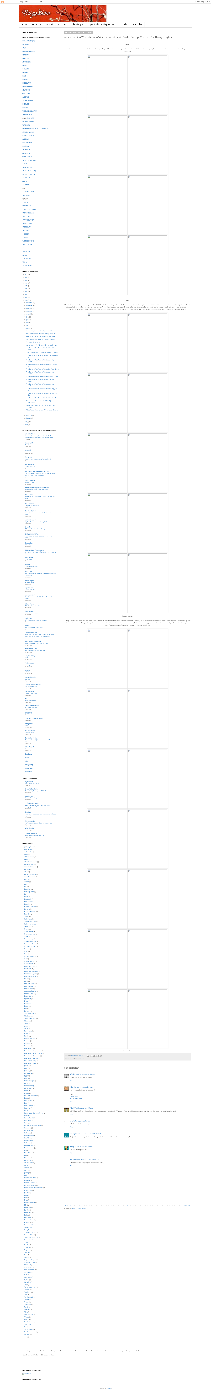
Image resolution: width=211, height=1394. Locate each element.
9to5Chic (27, 564)
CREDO (24, 255)
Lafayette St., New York (32, 505)
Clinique (26, 949)
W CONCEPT (26, 164)
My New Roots (29, 782)
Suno (25, 1275)
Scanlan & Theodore (30, 1232)
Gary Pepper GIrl (29, 1013)
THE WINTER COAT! (31, 707)
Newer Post (68, 1205)
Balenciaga (27, 889)
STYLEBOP (25, 69)
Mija (26, 761)
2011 (26, 297)
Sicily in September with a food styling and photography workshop (37, 806)
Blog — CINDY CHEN (31, 648)
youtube (137, 24)
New (25, 1150)
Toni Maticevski (28, 1297)
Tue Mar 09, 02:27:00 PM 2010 (89, 1159)
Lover (26, 1103)
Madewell (27, 1108)
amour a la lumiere (30, 520)
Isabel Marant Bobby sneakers (33, 1053)
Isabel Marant (28, 1048)
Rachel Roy (27, 1207)
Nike (25, 1155)
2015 (26, 286)
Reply (71, 1080)
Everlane (27, 1006)
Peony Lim (27, 1180)
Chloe (26, 936)
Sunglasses (27, 1272)
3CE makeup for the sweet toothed (35, 650)
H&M (24, 76)
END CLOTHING (27, 266)
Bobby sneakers (28, 901)
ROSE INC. (25, 202)
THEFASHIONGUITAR (31, 534)
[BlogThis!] (94, 1056)
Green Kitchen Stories (31, 789)
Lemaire (26, 1093)
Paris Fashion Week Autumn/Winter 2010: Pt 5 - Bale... (42, 377)
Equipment (27, 999)
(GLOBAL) (25, 44)
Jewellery (27, 1071)
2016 (26, 283)
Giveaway (27, 1021)
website (36, 24)
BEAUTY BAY (26, 216)
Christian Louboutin (30, 944)
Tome (25, 1294)
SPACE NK (25, 230)
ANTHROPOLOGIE (27, 100)
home (24, 24)
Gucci (26, 1028)
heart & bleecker (30, 480)
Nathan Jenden (28, 1145)
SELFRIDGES (26, 90)
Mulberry (27, 1143)
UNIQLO (24, 107)
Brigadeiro (74, 1055)
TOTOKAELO (26, 125)
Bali (25, 894)
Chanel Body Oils (30, 590)
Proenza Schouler (29, 1202)
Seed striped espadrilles (31, 1237)
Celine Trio (27, 926)
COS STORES (26, 93)
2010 (26, 300)
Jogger (26, 1076)
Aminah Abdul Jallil (30, 867)
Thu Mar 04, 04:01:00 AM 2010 (91, 1134)
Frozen (27, 749)
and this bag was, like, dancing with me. (37, 471)
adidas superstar (29, 857)
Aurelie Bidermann (30, 874)
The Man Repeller (30, 511)
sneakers (26, 1257)
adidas (26, 854)
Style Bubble (29, 557)
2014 (26, 289)
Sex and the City (29, 1240)
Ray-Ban (26, 1210)
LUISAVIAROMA (27, 143)
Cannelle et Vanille (31, 833)
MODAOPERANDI (27, 86)
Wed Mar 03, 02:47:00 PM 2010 (83, 1087)
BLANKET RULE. (29, 582)
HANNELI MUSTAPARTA (32, 706)
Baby (25, 884)
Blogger (109, 1388)
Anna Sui (27, 869)
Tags (25, 1285)
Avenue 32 (27, 879)
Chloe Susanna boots (30, 941)
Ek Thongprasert (29, 986)
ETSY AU (25, 79)
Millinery (27, 1133)
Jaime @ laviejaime (75, 1134)
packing (26, 1173)
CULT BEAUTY (26, 227)
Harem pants (28, 1031)
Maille (26, 1110)
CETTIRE (25, 181)
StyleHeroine (29, 588)
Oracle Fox (28, 527)
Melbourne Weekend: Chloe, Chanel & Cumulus (40, 339)
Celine (26, 916)
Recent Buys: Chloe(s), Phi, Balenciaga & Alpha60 (40, 336)
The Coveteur (29, 495)
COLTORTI (25, 139)
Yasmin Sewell (28, 1322)
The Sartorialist (29, 504)
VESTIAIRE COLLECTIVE (29, 111)
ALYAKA (25, 237)
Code (25, 954)
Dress (25, 981)
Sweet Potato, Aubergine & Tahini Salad (36, 791)
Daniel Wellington (30, 966)
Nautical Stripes (29, 1148)
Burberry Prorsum (29, 911)
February (29, 415)
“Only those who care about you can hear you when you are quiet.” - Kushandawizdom (40, 474)
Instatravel (27, 1046)
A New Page (28, 545)
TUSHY (24, 262)
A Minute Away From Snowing (34, 550)
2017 (26, 280)
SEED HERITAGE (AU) (29, 160)
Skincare (27, 1252)
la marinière (28, 450)
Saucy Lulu (27, 1230)
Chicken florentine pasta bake (33, 798)
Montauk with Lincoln (31, 613)
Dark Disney (28, 559)
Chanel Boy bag (28, 931)
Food (25, 1008)
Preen (26, 1200)
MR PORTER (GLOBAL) (29, 174)
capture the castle (30, 677)
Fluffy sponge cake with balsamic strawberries (38, 823)
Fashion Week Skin (30, 466)
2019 (26, 277)
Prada (26, 1197)
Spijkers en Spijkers (30, 1260)
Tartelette (28, 812)
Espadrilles (27, 1003)
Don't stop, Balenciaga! (31, 686)
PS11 (25, 1205)
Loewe (26, 1098)
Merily (72, 1146)
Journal (27, 757)
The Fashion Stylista (31, 738)
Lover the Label (28, 1105)
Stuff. (26, 725)
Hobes (26, 1033)
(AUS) (24, 48)
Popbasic (26, 1195)
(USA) (32, 118)
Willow (26, 1317)
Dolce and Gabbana (30, 976)
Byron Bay (27, 914)
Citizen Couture (30, 604)
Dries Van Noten (29, 984)
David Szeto (27, 969)
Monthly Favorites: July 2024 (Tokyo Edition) (38, 459)
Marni (26, 1123)
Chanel (26, 929)
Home (127, 1205)
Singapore (27, 1250)
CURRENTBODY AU (28, 213)
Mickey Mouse (28, 1130)
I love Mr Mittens (29, 1038)
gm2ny (26, 1026)
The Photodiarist (75, 1159)
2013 (26, 291)
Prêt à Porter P (29, 747)
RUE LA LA (25, 185)
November (29, 305)
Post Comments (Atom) (79, 1209)
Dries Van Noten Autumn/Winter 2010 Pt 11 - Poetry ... (42, 352)
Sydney (26, 1280)
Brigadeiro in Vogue (30, 906)
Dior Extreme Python (30, 974)
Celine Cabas (28, 919)
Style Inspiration (29, 1270)
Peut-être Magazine (30, 1185)
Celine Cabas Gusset (30, 921)
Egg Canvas (28, 457)
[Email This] (91, 1056)
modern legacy (29, 580)
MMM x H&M (28, 1140)
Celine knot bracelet (30, 924)
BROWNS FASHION (28, 121)
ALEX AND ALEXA (28, 192)
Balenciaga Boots (29, 892)
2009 (26, 422)
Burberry (27, 909)
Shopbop (26, 1245)
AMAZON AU (26, 258)
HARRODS (25, 146)
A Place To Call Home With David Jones (36, 529)
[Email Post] (87, 1055)
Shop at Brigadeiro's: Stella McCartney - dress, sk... (41, 333)
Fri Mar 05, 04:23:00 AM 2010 (84, 1146)
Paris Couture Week (30, 1178)
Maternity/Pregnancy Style (32, 1125)
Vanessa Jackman (30, 595)
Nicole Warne (28, 1153)
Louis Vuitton (28, 1100)
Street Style (28, 1267)
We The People (29, 464)
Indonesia (27, 1041)
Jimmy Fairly (28, 1073)
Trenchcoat (27, 1304)
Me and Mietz (29, 768)
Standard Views (29, 732)
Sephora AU (26, 252)
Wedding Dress (28, 1314)
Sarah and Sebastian (30, 1225)
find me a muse (29, 691)
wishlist (26, 1319)
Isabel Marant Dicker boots (32, 1056)
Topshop (26, 1299)
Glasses (26, 1023)
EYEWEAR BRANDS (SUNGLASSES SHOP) (35, 129)
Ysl (25, 1327)
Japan (25, 1068)
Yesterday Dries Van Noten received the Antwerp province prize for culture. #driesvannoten (39, 635)
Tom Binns (27, 1292)
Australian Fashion (30, 877)
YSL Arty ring (28, 1329)
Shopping (27, 1247)
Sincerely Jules (29, 443)
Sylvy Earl (27, 1282)
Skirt (25, 1255)
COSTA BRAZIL (27, 206)
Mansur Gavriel (29, 1118)
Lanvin (26, 1083)
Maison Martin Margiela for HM (33, 1113)
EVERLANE (25, 104)
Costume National (29, 961)
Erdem (26, 1001)
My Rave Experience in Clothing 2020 (36, 522)
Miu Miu (27, 1138)
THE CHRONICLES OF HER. (33, 641)
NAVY (27, 672)
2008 (26, 424)
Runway (82, 1059)
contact (63, 24)
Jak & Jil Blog (29, 765)
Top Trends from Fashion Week (34, 627)
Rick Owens (27, 1217)
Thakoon (26, 1289)
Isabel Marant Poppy (30, 1061)
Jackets (26, 1066)
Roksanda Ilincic (29, 1220)
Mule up (27, 665)
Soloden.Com (74, 1096)
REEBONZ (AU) (27, 178)
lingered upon (29, 611)
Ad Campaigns (28, 852)
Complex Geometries (30, 956)
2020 (26, 274)
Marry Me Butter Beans (32, 783)
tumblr (123, 24)
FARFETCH (25, 58)
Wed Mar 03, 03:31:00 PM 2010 (81, 1121)
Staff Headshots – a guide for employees (36, 489)
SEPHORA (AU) (27, 223)
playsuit (26, 1192)
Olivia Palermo (28, 1163)
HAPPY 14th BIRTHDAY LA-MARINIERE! (36, 452)
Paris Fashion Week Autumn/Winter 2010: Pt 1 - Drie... (42, 398)
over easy (27, 679)
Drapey (26, 979)
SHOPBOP (25, 55)
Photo (26, 657)
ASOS (26, 872)
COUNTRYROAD (27, 157)
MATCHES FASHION (28, 51)
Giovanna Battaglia (29, 1018)
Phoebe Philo (28, 1190)
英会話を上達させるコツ (32, 482)
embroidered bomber (30, 991)
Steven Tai (27, 1265)
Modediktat (28, 772)
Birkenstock (27, 899)
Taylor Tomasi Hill (29, 1287)
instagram (79, 24)
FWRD (24, 65)
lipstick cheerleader (30, 700)
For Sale (26, 1011)
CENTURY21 (26, 153)
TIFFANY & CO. (27, 167)
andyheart (28, 670)
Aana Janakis (28, 849)
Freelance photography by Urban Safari (37, 487)
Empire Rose (27, 996)
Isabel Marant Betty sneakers (32, 1051)
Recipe (26, 1215)
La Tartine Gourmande (31, 803)
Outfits (26, 1170)
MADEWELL (26, 150)
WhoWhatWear (30, 434)
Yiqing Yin (27, 1324)
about (49, 24)
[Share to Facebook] (98, 1056)
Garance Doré (29, 543)
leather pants (28, 1088)
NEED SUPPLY (26, 83)
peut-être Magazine (102, 24)
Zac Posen (27, 1334)
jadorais (27, 625)
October (28, 308)
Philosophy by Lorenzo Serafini (33, 1187)
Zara (25, 1337)
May (27, 322)
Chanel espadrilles (29, 934)
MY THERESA (26, 62)
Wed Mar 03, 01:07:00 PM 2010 (85, 1074)
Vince (26, 1312)
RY (23, 248)
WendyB (72, 1074)
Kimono (26, 1078)
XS (26, 699)
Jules (71, 1087)
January (28, 418)
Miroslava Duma (29, 1135)
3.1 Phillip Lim (28, 847)
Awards (26, 882)
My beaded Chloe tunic (33, 342)
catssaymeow (28, 724)
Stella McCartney (29, 1262)
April (28, 325)
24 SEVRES (25, 97)
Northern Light (29, 663)
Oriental (26, 1168)
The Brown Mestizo (76, 1098)
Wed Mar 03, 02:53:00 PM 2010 (83, 1108)
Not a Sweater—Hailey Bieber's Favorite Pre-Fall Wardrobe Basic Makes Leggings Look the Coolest (39, 436)
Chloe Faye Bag (28, 939)
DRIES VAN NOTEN (31, 632)
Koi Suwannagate (29, 1081)
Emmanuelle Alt (29, 994)
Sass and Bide (28, 1227)
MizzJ (72, 1108)
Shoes (26, 1242)
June (27, 320)
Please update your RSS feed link (34, 835)
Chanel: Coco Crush (31, 693)
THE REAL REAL (27, 115)
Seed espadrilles (29, 1235)
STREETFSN (28, 713)
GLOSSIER (25, 234)
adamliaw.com (29, 796)
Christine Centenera (30, 946)
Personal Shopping (29, 1183)
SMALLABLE (26, 195)
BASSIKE (25, 72)
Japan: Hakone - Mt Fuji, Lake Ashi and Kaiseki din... (41, 345)
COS (25, 959)
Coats (25, 951)
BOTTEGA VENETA (28, 136)
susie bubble (28, 1277)
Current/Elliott (28, 964)
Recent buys (27, 1212)
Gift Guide (27, 1016)
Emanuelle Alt (28, 989)
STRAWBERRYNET (28, 220)
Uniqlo (26, 1307)
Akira (26, 859)
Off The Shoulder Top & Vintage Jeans (36, 620)
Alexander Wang (29, 864)
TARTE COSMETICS (28, 241)
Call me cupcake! (30, 821)
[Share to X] (96, 1056)
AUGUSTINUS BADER (29, 209)
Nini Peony (27, 1160)
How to (26, 1036)
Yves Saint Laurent (30, 1332)
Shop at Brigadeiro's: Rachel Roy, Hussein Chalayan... (41, 331)
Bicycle (26, 897)
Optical (26, 1165)
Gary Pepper (28, 754)
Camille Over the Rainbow (33, 684)
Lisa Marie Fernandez (30, 1095)
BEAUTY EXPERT (27, 244)
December (29, 302)
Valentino (27, 1309)
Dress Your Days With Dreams (34, 718)
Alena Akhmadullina (30, 862)
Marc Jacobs (27, 1120)
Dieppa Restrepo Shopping (32, 971)
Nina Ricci (27, 1158)
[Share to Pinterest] (101, 1056)
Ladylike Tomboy (30, 656)
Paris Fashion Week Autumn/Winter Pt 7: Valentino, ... (42, 369)
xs (70, 1121)
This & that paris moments (32, 445)
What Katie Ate (29, 828)
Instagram (27, 1043)
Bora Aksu (27, 904)
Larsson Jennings (29, 1085)
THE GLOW (28, 572)
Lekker (26, 1090)
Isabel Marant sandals (30, 1063)
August (28, 314)
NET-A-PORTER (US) (28, 41)
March (28, 328)
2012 (26, 294)
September (29, 311)
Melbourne (27, 1128)
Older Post (187, 1205)
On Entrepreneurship (31, 566)
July (27, 317)
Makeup (26, 1115)
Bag (25, 887)
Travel (26, 1302)
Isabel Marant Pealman (31, 1058)
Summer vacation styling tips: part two (36, 643)
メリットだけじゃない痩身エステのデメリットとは (40, 552)
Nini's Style (28, 618)
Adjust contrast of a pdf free (33, 606)
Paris (25, 1175)
